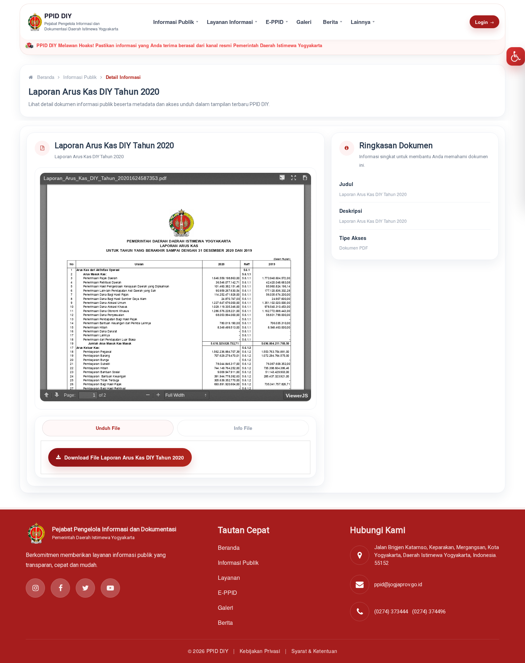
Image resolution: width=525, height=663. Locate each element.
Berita (330, 22)
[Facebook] (60, 588)
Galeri (303, 22)
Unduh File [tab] (108, 428)
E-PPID (275, 22)
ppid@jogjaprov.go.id (398, 584)
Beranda (45, 77)
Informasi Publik (173, 22)
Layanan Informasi (230, 22)
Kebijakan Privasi (260, 650)
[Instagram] (35, 588)
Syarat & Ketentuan (314, 650)
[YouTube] (110, 588)
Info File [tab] (243, 428)
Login (484, 22)
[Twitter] (85, 588)
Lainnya (360, 22)
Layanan (229, 577)
